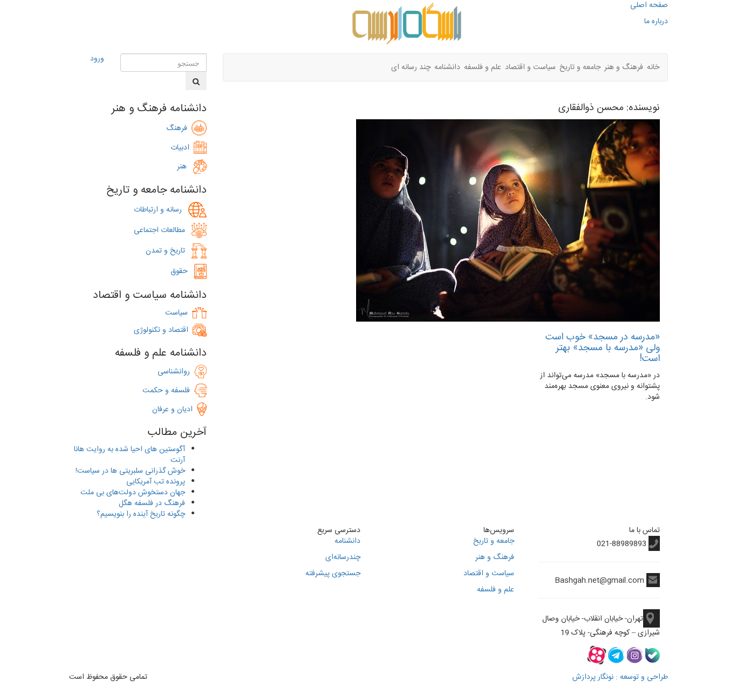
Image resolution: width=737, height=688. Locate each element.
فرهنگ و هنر (623, 67)
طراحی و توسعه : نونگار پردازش (620, 677)
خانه (653, 67)
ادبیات (182, 147)
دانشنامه (447, 67)
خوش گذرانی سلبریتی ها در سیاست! (130, 471)
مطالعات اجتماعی (163, 230)
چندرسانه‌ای (342, 557)
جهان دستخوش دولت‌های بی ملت (132, 492)
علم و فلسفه (482, 67)
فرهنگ (179, 128)
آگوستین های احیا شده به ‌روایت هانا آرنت (129, 455)
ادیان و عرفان (174, 409)
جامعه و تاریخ (579, 67)
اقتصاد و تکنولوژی (161, 330)
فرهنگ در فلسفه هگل (152, 503)
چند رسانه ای (411, 67)
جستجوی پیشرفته (332, 573)
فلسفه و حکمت (168, 390)
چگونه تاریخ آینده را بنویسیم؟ (141, 514)
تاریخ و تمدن (169, 250)
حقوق (182, 271)
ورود (97, 58)
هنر (185, 166)
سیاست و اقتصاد (530, 67)
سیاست (176, 312)
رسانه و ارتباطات (161, 209)
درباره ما (656, 21)
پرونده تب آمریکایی (155, 481)
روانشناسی (176, 371)
